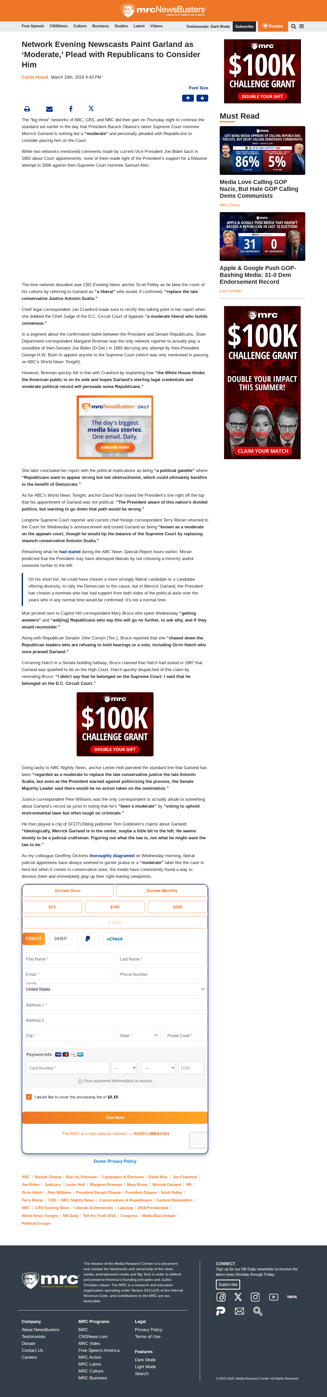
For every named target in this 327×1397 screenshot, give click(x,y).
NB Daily (70, 1215)
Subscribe (244, 26)
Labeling (125, 1208)
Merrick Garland (167, 1184)
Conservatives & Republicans (125, 1200)
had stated (69, 551)
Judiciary (52, 1184)
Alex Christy (230, 205)
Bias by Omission (81, 1177)
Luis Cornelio (230, 291)
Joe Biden (31, 1184)
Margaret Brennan (106, 1184)
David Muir (158, 1177)
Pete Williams (60, 1192)
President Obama (140, 1192)
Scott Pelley (171, 1192)
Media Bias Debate (159, 1215)
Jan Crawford (185, 1177)
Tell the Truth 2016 (99, 1215)
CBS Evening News (52, 1208)
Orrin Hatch (32, 1192)
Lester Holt (75, 1184)
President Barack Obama (98, 1192)
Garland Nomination (174, 1200)
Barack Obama (48, 1177)
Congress (129, 1215)
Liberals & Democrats (93, 1208)
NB (189, 1184)
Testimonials (197, 26)
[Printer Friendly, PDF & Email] (49, 109)
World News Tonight (40, 1215)
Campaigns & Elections (123, 1177)
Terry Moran (32, 1200)
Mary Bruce (137, 1184)
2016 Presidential (153, 1208)
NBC (26, 1208)
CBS (52, 1200)
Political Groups (36, 1223)
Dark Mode (220, 26)
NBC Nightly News (77, 1200)
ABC (26, 1177)
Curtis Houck (35, 77)
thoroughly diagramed (111, 855)
